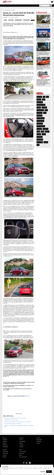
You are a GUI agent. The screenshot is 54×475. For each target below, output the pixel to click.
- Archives (38, 443)
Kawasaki (46, 142)
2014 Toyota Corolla (41, 126)
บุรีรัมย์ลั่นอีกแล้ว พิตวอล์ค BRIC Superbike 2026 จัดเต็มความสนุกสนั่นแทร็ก (43, 40)
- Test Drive (21, 445)
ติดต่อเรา (21, 455)
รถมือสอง (47, 131)
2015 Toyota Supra (40, 118)
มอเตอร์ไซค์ (39, 128)
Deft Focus (4, 437)
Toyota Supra (39, 115)
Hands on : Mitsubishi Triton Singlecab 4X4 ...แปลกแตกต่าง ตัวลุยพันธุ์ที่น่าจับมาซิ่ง (43, 26)
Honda (43, 99)
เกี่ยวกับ (20, 449)
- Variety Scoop (5, 451)
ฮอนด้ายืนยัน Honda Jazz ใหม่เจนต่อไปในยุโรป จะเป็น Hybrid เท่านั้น (43, 68)
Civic (44, 96)
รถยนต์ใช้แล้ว (39, 136)
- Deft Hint (4, 443)
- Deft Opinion (4, 445)
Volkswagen (44, 107)
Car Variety (4, 449)
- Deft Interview (5, 446)
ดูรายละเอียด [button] (42, 471)
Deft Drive (8, 10)
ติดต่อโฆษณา (21, 453)
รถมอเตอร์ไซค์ (40, 142)
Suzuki (5, 20)
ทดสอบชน (39, 99)
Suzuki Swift (11, 20)
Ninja (38, 144)
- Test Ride (21, 446)
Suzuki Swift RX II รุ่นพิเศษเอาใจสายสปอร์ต (13, 423)
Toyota (45, 112)
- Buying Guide (39, 439)
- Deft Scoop (4, 441)
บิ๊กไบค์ (38, 131)
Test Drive (13, 10)
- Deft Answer (38, 441)
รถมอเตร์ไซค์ (45, 128)
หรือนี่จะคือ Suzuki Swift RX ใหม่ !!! (11, 420)
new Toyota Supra (40, 120)
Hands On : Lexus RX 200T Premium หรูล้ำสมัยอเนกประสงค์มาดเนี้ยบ (18, 421)
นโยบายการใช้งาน (22, 451)
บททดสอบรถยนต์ (18, 20)
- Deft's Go (4, 457)
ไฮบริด (46, 110)
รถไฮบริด (38, 107)
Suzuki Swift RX (26, 20)
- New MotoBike (22, 441)
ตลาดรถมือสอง (40, 139)
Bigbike (42, 131)
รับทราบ (49, 471)
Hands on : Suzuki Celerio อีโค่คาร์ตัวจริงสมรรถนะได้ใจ (15, 418)
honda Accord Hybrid (41, 104)
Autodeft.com (27, 396)
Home (4, 10)
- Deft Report (4, 439)
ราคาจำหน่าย (39, 112)
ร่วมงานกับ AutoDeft (23, 457)
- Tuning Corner (5, 453)
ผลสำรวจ (43, 134)
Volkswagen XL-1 (40, 110)
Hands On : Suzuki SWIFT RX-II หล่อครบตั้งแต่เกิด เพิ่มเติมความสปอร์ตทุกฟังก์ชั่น (19, 426)
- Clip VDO (4, 455)
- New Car (21, 439)
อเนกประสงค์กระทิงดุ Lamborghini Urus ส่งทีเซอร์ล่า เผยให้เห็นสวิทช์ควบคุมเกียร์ (43, 53)
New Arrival (21, 437)
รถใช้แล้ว (39, 134)
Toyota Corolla (40, 123)
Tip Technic (38, 437)
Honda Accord (39, 102)
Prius (47, 96)
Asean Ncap (39, 96)
